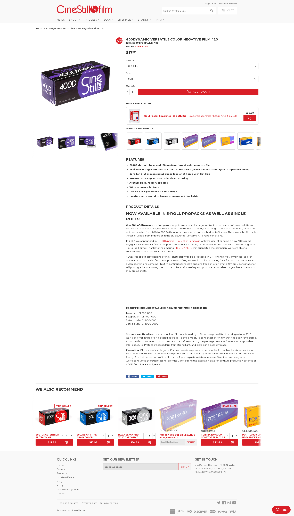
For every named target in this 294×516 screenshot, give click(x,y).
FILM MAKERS (183, 248)
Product (130, 60)
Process (91, 19)
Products (62, 473)
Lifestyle (125, 19)
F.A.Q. (60, 485)
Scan (107, 19)
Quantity (130, 86)
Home (39, 28)
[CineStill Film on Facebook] (224, 503)
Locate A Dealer (66, 477)
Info (159, 19)
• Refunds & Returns (67, 503)
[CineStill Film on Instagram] (229, 503)
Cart (230, 10)
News (61, 19)
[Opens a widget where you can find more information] (281, 510)
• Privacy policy (88, 503)
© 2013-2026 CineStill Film (71, 510)
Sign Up (191, 442)
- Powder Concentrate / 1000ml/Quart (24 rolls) (191, 115)
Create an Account (227, 3)
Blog (59, 481)
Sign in (209, 3)
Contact (61, 493)
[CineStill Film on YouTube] (234, 503)
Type (128, 73)
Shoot (74, 19)
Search (61, 469)
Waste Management (68, 489)
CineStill (142, 46)
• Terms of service (108, 503)
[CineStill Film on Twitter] (218, 503)
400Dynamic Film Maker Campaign (179, 241)
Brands (143, 19)
